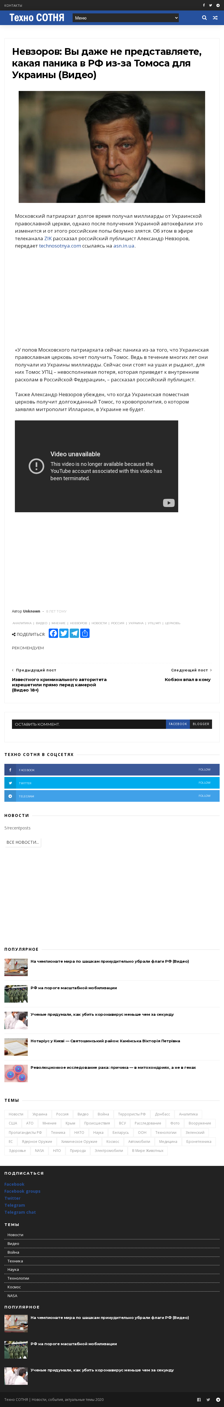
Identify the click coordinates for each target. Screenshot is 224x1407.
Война (103, 1114)
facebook (178, 724)
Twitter (12, 1198)
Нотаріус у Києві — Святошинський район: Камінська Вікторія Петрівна (105, 1040)
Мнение (50, 1123)
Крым (70, 1123)
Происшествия (97, 1123)
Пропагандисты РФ (25, 1132)
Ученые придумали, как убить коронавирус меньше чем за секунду (102, 1014)
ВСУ (122, 1123)
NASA (39, 1150)
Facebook (14, 1184)
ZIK (48, 238)
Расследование (148, 1123)
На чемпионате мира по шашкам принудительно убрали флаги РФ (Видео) (110, 961)
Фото (175, 1123)
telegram (115, 796)
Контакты (13, 5)
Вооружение (200, 1123)
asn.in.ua (123, 245)
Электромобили (109, 1150)
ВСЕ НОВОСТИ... (22, 842)
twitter (115, 783)
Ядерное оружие (37, 1141)
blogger (201, 724)
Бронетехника (198, 1141)
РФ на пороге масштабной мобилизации (74, 987)
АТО (30, 1123)
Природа (78, 1150)
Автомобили (139, 1141)
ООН (142, 1132)
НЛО (57, 1150)
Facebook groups (22, 1191)
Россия (62, 1114)
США (13, 1123)
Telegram (14, 1205)
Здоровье (17, 1150)
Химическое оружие (79, 1141)
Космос (112, 1141)
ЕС (11, 1141)
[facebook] (204, 5)
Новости (16, 1114)
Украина (39, 1114)
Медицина (168, 1141)
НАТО (79, 1132)
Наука (98, 1132)
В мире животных (147, 1150)
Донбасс (162, 1114)
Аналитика (188, 1114)
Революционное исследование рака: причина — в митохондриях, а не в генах (113, 1067)
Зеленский (195, 1132)
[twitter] (210, 5)
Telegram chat (20, 1212)
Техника (58, 1132)
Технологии (165, 1132)
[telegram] (218, 5)
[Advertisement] (112, 297)
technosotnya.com (60, 245)
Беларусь (121, 1132)
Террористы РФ (132, 1114)
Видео (83, 1114)
